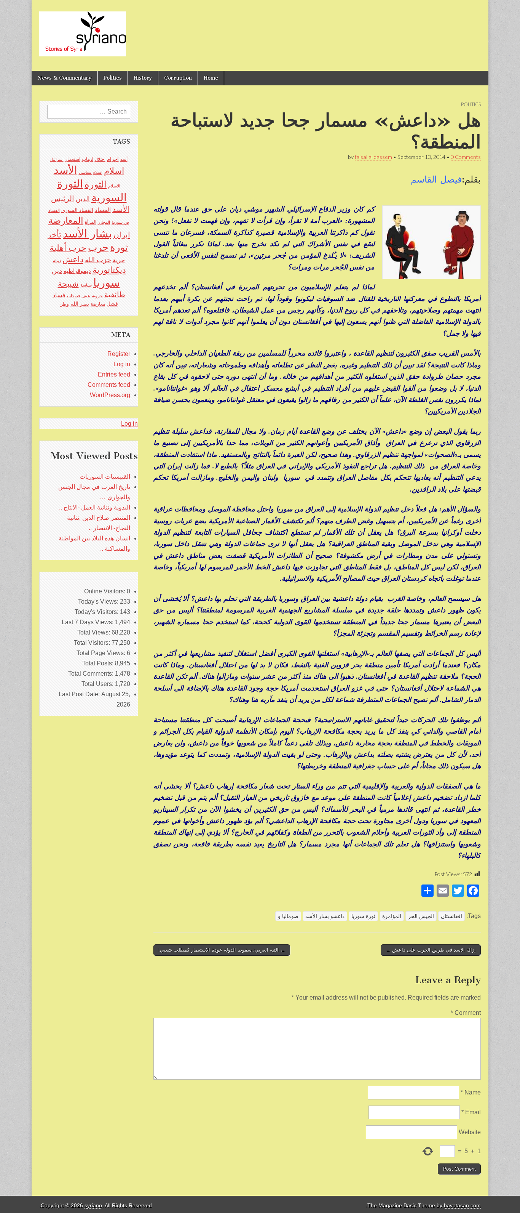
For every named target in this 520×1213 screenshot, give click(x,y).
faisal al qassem (373, 157)
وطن (64, 304)
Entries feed (114, 374)
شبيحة (68, 283)
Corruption (178, 78)
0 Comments (466, 157)
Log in (121, 364)
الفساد (103, 210)
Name (471, 1092)
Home (211, 78)
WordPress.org (110, 395)
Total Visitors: (93, 642)
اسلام (114, 171)
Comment (466, 1012)
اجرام (113, 159)
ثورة (119, 247)
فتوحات (73, 295)
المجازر (104, 222)
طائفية (114, 294)
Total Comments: (91, 673)
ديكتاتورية (109, 270)
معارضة (98, 304)
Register (118, 354)
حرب (98, 247)
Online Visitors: (105, 591)
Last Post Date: (80, 694)
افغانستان (451, 916)
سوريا (106, 282)
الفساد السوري (77, 210)
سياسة (86, 285)
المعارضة (65, 220)
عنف (85, 295)
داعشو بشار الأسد (325, 916)
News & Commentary (64, 78)
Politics (113, 78)
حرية (119, 259)
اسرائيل (57, 159)
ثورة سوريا (363, 916)
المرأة (90, 222)
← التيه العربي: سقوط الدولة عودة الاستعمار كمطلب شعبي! (221, 950)
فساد (59, 295)
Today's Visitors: (97, 612)
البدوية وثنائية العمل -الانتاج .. (94, 507)
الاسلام (114, 186)
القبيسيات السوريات (105, 476)
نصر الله (79, 304)
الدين (83, 199)
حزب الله (98, 260)
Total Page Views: (102, 653)
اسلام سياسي (90, 172)
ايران (121, 235)
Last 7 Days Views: (88, 622)
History (143, 78)
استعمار (72, 159)
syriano (93, 1205)
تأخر (54, 234)
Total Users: (98, 684)
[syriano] (83, 29)
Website (470, 1132)
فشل (112, 304)
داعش (72, 259)
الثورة (96, 184)
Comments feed (109, 384)
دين (57, 270)
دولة (57, 260)
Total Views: (94, 632)
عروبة (97, 295)
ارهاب (87, 159)
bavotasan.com (462, 1205)
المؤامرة (391, 916)
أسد (124, 159)
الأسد (65, 170)
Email (471, 1112)
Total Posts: (98, 663)
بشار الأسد (87, 233)
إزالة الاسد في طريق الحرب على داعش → (431, 950)
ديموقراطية (77, 271)
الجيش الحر (421, 916)
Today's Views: (99, 601)
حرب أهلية (67, 248)
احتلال (100, 159)
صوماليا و (288, 916)
